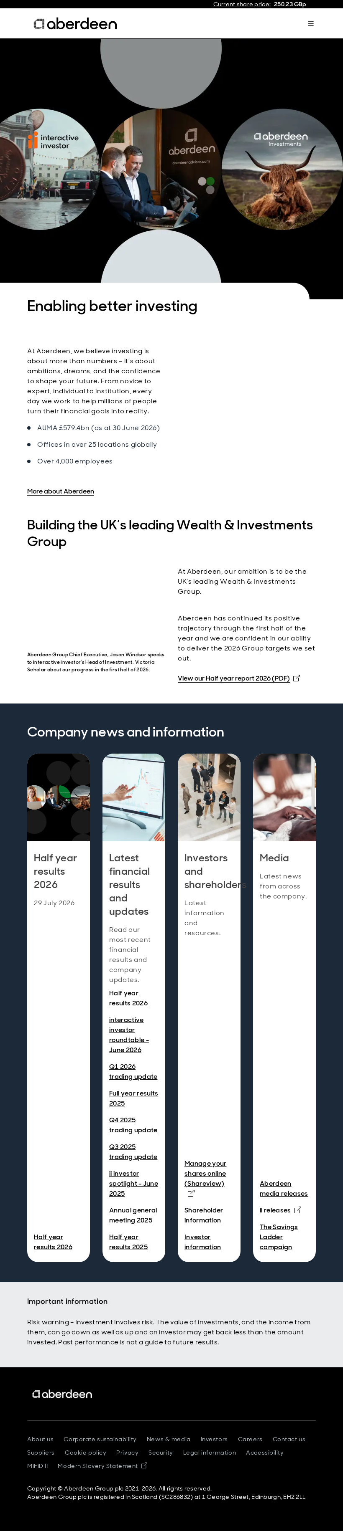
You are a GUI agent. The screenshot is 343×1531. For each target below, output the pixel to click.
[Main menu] (311, 23)
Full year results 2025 (133, 1098)
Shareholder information (203, 1215)
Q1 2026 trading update (133, 1071)
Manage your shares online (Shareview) (209, 1178)
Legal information (209, 1452)
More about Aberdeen (60, 491)
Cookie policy (85, 1452)
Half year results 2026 (53, 1241)
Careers (250, 1439)
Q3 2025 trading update (133, 1151)
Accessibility (265, 1452)
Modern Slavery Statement (102, 1466)
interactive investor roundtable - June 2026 (129, 1034)
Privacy (127, 1452)
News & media (169, 1439)
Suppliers (41, 1452)
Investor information (202, 1241)
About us (40, 1439)
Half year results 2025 (128, 1241)
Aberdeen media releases (284, 1188)
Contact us (289, 1439)
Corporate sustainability (100, 1439)
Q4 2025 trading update (133, 1125)
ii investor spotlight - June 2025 (133, 1183)
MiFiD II (37, 1466)
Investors (214, 1439)
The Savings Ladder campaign (279, 1236)
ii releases (280, 1210)
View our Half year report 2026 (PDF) (239, 678)
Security (160, 1452)
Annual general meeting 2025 (133, 1215)
